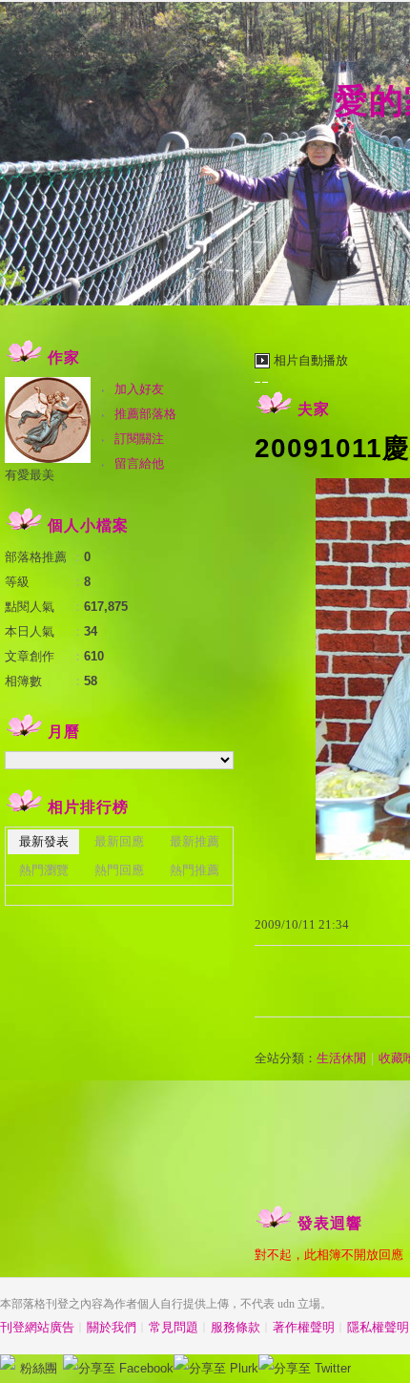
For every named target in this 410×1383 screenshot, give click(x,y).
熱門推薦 (194, 870)
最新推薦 (194, 841)
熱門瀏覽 (44, 870)
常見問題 (173, 1327)
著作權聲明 (304, 1327)
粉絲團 (38, 1368)
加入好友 (139, 389)
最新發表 (44, 841)
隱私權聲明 (378, 1327)
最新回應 (119, 841)
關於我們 (111, 1327)
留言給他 (139, 463)
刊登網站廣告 (37, 1327)
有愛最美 (29, 475)
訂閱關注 (139, 438)
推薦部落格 (145, 414)
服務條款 (235, 1327)
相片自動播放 (311, 360)
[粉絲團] (7, 1362)
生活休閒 (341, 1058)
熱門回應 (119, 870)
